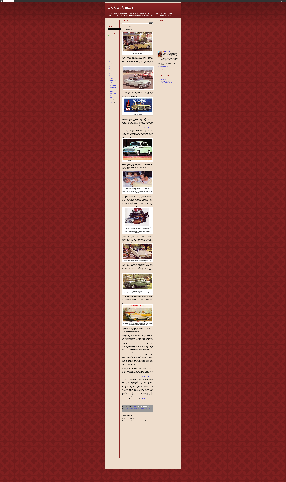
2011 (110, 75)
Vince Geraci (138, 411)
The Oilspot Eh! (145, 352)
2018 (110, 64)
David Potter (149, 409)
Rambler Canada (132, 411)
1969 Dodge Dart (113, 87)
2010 (110, 104)
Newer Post (124, 456)
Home (137, 456)
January (112, 102)
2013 (110, 71)
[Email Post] (139, 406)
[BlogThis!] (143, 406)
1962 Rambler (113, 85)
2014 (110, 70)
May (111, 95)
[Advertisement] (112, 130)
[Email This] (142, 406)
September (112, 80)
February (112, 100)
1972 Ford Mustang (112, 89)
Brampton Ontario (143, 409)
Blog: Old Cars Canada (163, 79)
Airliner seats (129, 409)
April (111, 97)
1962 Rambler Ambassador (137, 408)
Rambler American (125, 411)
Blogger (148, 465)
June (111, 83)
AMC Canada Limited (135, 409)
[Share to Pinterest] (148, 406)
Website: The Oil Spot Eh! (164, 81)
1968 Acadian (112, 91)
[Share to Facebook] (146, 406)
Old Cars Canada (120, 7)
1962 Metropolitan (128, 408)
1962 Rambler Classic (146, 408)
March (111, 99)
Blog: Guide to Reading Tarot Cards (166, 82)
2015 (110, 68)
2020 (110, 61)
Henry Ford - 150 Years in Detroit (165, 72)
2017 (110, 66)
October (111, 78)
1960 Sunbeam (113, 93)
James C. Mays (167, 51)
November (112, 76)
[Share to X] (145, 406)
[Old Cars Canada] (112, 40)
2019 (110, 63)
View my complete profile (163, 66)
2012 (110, 73)
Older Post (150, 456)
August (111, 82)
